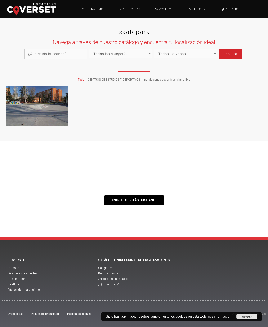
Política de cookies (79, 313)
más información (219, 316)
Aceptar (247, 316)
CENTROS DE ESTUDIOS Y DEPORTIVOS (114, 79)
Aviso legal (15, 313)
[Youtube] (226, 275)
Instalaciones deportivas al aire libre (167, 79)
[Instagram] (238, 275)
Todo (81, 79)
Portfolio (197, 9)
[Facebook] (215, 275)
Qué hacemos (94, 9)
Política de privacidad (45, 313)
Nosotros (164, 9)
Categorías (130, 9)
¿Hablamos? (232, 9)
